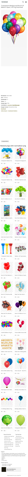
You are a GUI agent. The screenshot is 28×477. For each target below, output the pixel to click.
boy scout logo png (8, 439)
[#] (14, 28)
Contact (3, 457)
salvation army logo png (9, 436)
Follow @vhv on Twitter (6, 465)
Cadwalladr (9, 105)
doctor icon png (7, 441)
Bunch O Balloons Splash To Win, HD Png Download (12, 218)
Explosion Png (18, 439)
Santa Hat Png (18, 442)
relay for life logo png (8, 442)
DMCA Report (4, 110)
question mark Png (19, 441)
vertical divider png (8, 449)
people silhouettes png (8, 444)
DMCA (3, 459)
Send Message (16, 105)
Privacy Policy (4, 460)
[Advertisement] (14, 80)
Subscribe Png (18, 436)
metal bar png (7, 438)
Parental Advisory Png (19, 438)
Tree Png (17, 444)
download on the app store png (8, 447)
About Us (3, 458)
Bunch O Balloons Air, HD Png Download (10, 199)
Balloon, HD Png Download (21, 256)
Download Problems (12, 110)
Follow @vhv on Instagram (7, 464)
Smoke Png (17, 446)
